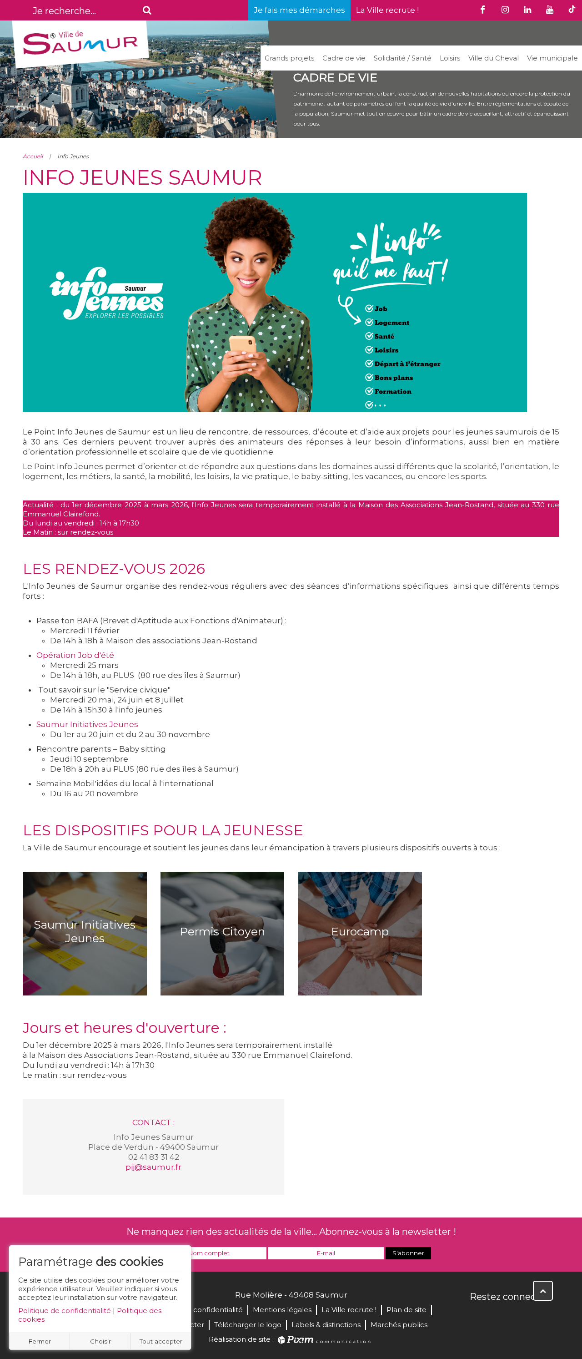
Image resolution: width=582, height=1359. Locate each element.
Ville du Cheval (493, 58)
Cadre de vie (344, 58)
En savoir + (84, 966)
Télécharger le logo (247, 1324)
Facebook (477, 1316)
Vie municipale (552, 58)
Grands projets (289, 58)
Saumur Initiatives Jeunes (87, 724)
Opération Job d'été (75, 655)
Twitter (497, 1316)
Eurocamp (360, 931)
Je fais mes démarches (299, 10)
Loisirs (450, 58)
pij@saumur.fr (153, 1167)
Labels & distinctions (326, 1324)
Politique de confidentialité (64, 1310)
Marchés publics (399, 1324)
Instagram (537, 1316)
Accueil (33, 156)
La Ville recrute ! (387, 10)
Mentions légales (282, 1309)
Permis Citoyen (222, 931)
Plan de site (406, 1309)
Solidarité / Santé (402, 58)
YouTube (517, 1316)
